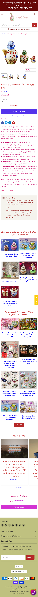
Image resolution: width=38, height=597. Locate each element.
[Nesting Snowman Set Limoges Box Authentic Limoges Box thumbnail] (4, 77)
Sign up (30, 557)
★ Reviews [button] (36, 300)
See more (18, 488)
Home (3, 34)
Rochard (5, 91)
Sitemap (24, 589)
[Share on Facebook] (2, 122)
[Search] (34, 25)
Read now (13, 480)
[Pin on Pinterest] (13, 122)
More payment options (19, 116)
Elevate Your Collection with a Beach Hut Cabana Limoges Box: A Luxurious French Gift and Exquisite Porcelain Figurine (14, 468)
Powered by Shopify (19, 594)
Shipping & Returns (25, 587)
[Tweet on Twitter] (6, 122)
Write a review (19, 507)
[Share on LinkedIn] (9, 122)
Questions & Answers (11, 587)
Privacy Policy (15, 589)
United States (18, 571)
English (18, 566)
